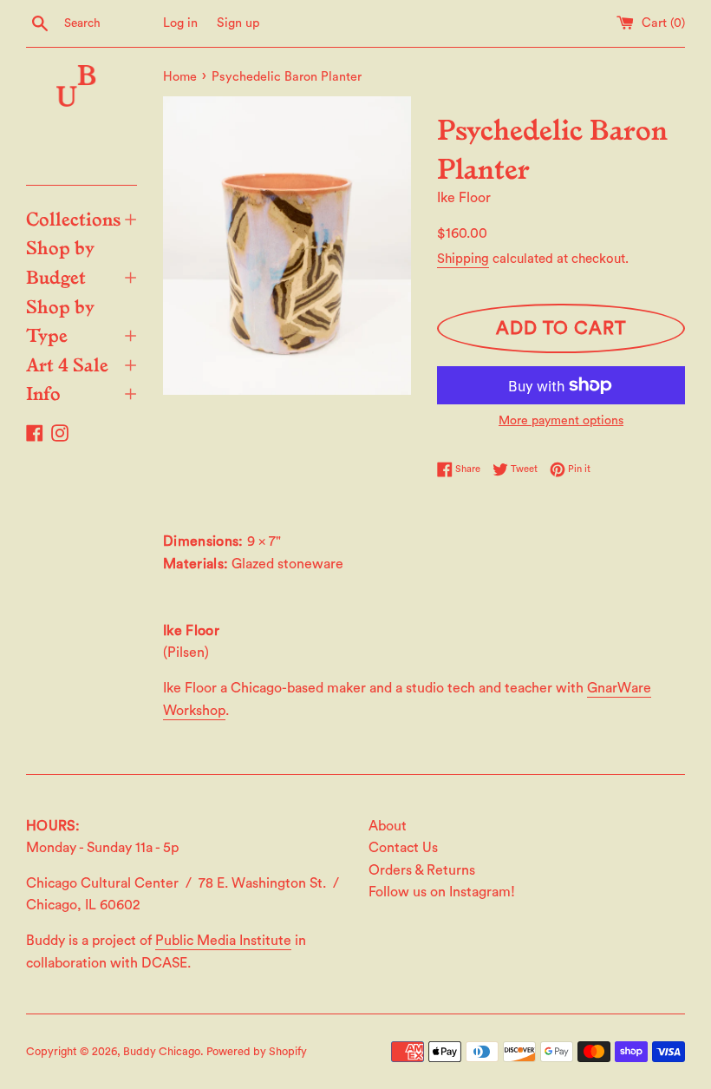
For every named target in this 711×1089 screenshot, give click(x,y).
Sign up (238, 23)
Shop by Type (81, 320)
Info (81, 392)
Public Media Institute (223, 941)
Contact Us (403, 848)
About (388, 826)
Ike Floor (464, 198)
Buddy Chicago (161, 1051)
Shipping (463, 259)
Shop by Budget (81, 261)
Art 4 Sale (81, 363)
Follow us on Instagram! (442, 892)
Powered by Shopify (256, 1051)
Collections (81, 218)
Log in (180, 23)
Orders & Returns (422, 870)
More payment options (561, 421)
